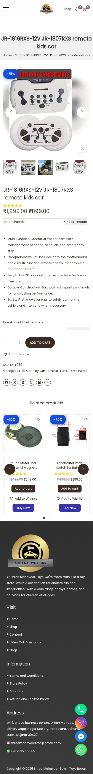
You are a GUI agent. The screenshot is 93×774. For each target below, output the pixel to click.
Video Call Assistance (25, 642)
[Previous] (10, 112)
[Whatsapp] (81, 750)
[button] (13, 206)
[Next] (82, 112)
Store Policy (18, 683)
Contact (15, 634)
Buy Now (23, 508)
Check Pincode (75, 222)
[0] (77, 9)
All (23, 371)
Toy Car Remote (45, 371)
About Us (16, 691)
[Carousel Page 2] (49, 518)
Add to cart (40, 342)
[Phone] (81, 709)
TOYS (63, 371)
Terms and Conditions (26, 676)
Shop (67, 9)
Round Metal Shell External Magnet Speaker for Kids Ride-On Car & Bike (23, 470)
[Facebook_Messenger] (81, 736)
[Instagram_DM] (81, 723)
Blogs (13, 650)
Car (29, 371)
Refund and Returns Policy (29, 699)
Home (7, 55)
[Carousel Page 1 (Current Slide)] (44, 518)
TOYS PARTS (78, 371)
